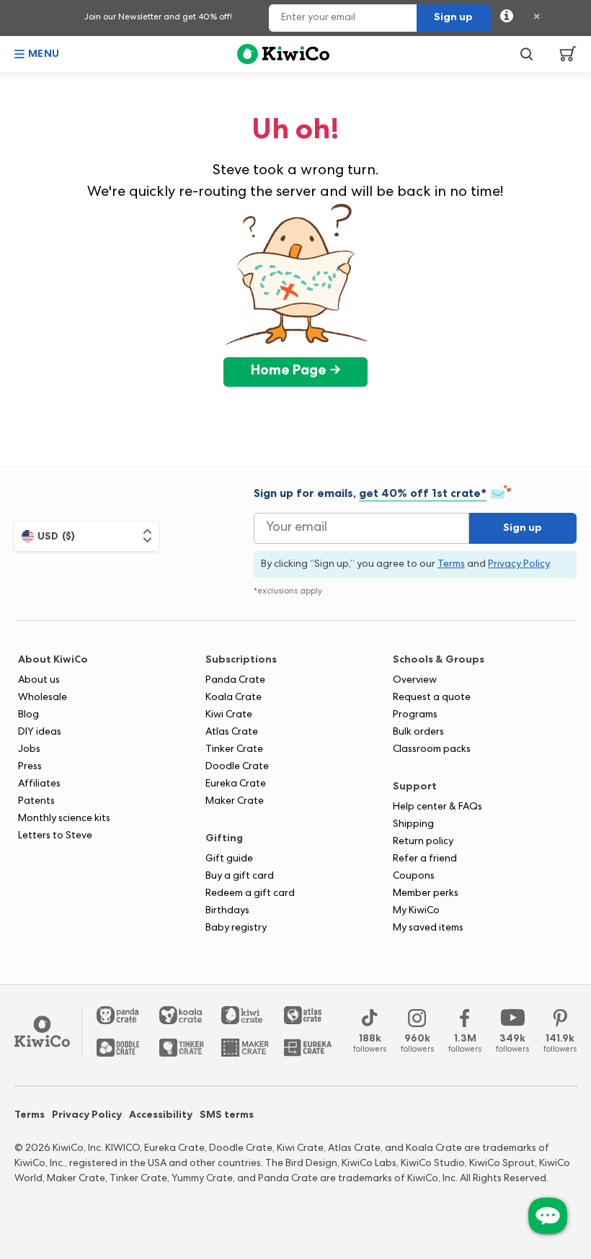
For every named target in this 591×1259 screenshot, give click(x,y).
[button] (37, 54)
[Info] (506, 18)
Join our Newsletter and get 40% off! (158, 18)
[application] (548, 1216)
